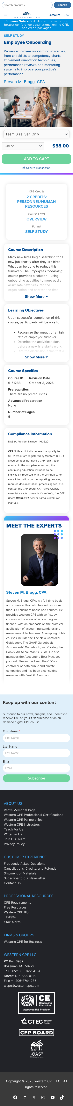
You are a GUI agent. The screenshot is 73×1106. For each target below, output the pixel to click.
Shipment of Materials (20, 873)
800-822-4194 (29, 971)
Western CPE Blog (17, 912)
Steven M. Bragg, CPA (24, 81)
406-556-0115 (25, 976)
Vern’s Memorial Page (19, 810)
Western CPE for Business (23, 942)
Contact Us (12, 883)
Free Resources (15, 907)
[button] (5, 14)
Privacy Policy (14, 844)
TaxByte (10, 917)
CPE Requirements (17, 902)
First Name (10, 731)
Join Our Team (14, 839)
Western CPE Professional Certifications (33, 815)
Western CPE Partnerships (23, 820)
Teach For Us (13, 829)
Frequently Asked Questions (24, 863)
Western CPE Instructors (22, 824)
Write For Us (13, 834)
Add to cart (36, 159)
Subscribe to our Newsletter (24, 878)
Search (62, 4)
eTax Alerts (12, 922)
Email (7, 762)
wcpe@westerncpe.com (21, 986)
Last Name (10, 747)
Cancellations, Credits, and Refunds (30, 868)
